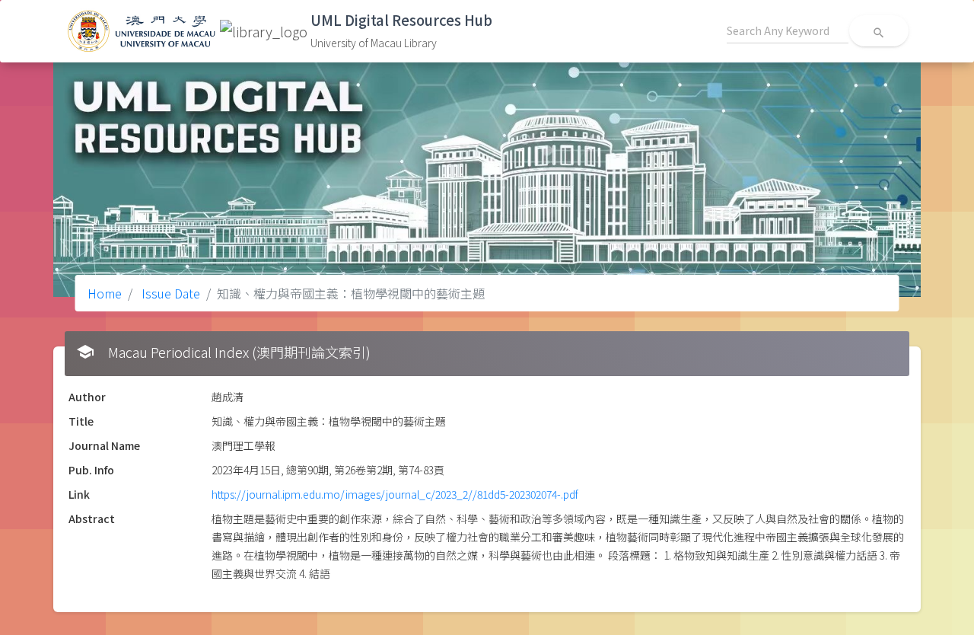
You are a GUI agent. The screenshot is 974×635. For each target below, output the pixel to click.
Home (105, 293)
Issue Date (169, 293)
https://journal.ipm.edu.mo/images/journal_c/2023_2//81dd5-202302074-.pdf (395, 494)
